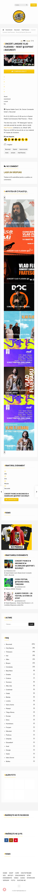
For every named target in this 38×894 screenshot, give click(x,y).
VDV (4, 875)
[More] (26, 139)
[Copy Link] (22, 139)
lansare (13, 152)
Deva (7, 720)
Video (16, 878)
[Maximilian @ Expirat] (19, 784)
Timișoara (9, 652)
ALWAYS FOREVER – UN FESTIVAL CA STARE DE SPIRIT (23, 595)
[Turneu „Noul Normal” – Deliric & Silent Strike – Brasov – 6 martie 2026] (9, 794)
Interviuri (31, 878)
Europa (8, 716)
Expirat (15, 149)
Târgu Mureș (10, 712)
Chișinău (9, 739)
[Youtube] (16, 840)
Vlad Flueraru (8, 127)
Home (5, 873)
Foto (13, 880)
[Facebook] (5, 139)
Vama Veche (10, 705)
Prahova (8, 735)
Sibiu (7, 659)
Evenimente (7, 878)
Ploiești (8, 708)
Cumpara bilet (20, 71)
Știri (29, 875)
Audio (22, 878)
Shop (11, 873)
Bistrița (8, 697)
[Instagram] (11, 840)
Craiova (8, 678)
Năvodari (9, 731)
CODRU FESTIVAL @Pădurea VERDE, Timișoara (22, 581)
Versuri (6, 880)
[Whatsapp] (9, 139)
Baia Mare (9, 671)
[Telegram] (12, 139)
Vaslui (8, 754)
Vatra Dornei (10, 757)
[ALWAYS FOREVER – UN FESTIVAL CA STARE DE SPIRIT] (8, 596)
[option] (19, 213)
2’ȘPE (17, 873)
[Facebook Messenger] (15, 139)
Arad (7, 746)
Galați (8, 693)
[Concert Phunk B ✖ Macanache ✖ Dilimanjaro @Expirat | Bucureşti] (8, 564)
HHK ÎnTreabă (26, 873)
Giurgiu (8, 750)
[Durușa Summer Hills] (9, 784)
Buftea (8, 761)
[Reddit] (19, 139)
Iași (7, 655)
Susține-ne (21, 880)
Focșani (8, 727)
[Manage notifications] (4, 889)
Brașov (8, 663)
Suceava (9, 682)
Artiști (10, 875)
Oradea (8, 674)
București (7, 149)
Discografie (20, 875)
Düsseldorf (9, 742)
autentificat (15, 177)
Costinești (9, 689)
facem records (23, 149)
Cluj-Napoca (10, 648)
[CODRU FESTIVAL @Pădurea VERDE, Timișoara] (8, 582)
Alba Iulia (9, 686)
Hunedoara (9, 723)
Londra (8, 701)
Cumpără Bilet (12, 499)
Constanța (9, 667)
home (6, 152)
